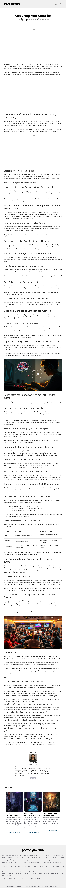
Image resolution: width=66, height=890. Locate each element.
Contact (37, 878)
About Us (4, 878)
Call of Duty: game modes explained (50, 814)
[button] (60, 4)
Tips (45, 4)
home (32, 4)
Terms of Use (21, 878)
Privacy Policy (12, 878)
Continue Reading (14, 832)
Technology (53, 4)
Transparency (30, 878)
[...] (14, 828)
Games (39, 4)
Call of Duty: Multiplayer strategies (32, 814)
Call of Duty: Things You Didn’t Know (13, 814)
